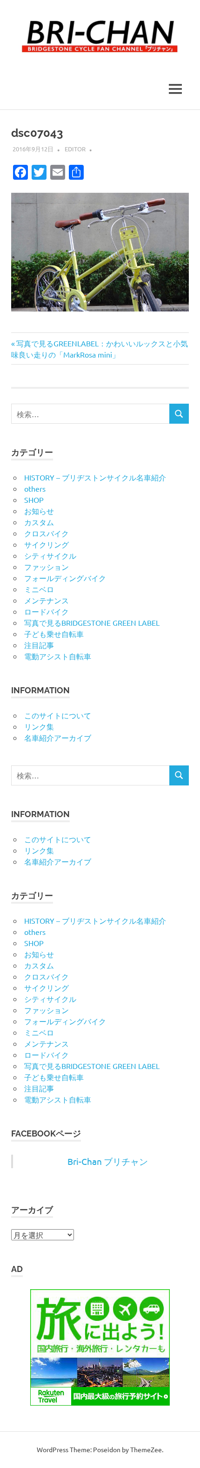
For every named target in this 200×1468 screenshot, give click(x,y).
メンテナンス (46, 600)
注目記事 (39, 644)
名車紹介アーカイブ (57, 737)
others (35, 488)
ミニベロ (39, 589)
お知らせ (39, 510)
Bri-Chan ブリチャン (107, 1161)
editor (75, 149)
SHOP (34, 499)
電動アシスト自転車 (57, 656)
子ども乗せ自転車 (54, 633)
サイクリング (46, 544)
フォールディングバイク (65, 577)
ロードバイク (46, 611)
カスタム (39, 522)
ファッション (46, 566)
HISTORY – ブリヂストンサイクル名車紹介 (95, 477)
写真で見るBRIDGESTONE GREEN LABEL (92, 622)
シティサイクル (50, 555)
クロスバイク (46, 533)
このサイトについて (57, 715)
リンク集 (39, 726)
